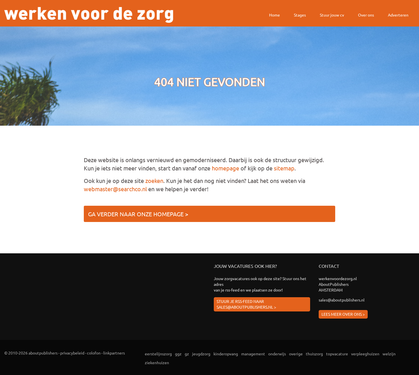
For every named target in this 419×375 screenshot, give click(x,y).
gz (187, 353)
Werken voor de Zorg (88, 15)
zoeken (154, 180)
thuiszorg (314, 353)
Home (274, 14)
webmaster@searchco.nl (115, 188)
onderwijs (277, 353)
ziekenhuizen (157, 362)
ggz (178, 353)
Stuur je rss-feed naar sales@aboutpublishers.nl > (246, 304)
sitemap (284, 168)
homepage (225, 168)
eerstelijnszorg (158, 353)
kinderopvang (225, 353)
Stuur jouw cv (332, 14)
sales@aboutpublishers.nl (342, 299)
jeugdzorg (201, 353)
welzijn (389, 353)
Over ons (366, 14)
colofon (94, 352)
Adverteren (398, 14)
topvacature (337, 353)
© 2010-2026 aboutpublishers (31, 352)
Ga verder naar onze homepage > (138, 213)
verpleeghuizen (365, 353)
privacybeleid (72, 352)
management (253, 353)
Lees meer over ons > (343, 314)
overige (296, 353)
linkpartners (114, 352)
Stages (300, 14)
